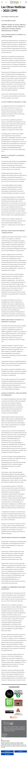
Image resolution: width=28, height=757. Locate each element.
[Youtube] (20, 2)
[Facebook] (12, 2)
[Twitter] (14, 2)
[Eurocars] (9, 711)
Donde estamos (4, 734)
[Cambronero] (18, 693)
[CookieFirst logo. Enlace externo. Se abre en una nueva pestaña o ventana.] (1, 739)
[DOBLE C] (9, 702)
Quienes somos (4, 733)
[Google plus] (17, 2)
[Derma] (14, 717)
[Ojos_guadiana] (18, 711)
